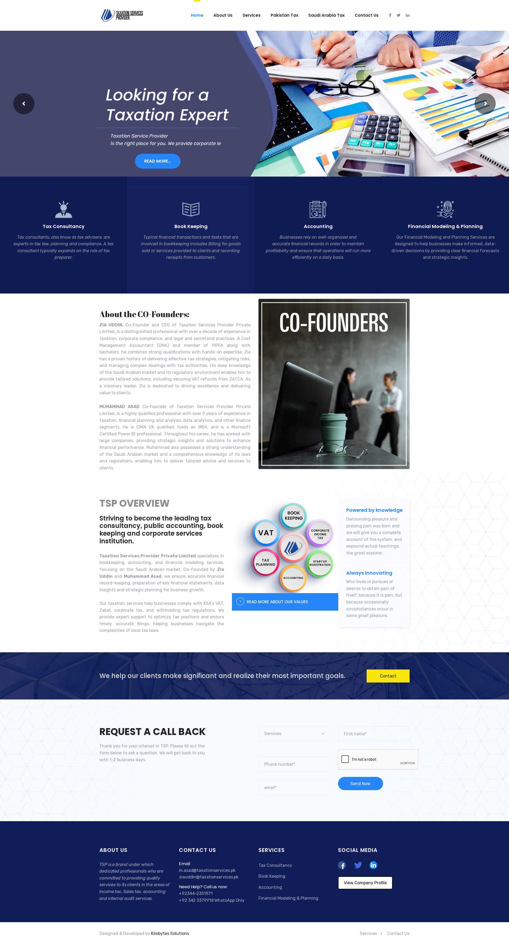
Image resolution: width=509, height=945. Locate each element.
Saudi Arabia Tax (326, 15)
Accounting (318, 226)
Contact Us (398, 933)
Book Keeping (191, 226)
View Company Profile (365, 882)
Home (197, 15)
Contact (388, 676)
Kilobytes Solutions (170, 933)
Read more (60, 274)
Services (252, 15)
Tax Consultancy (64, 226)
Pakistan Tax (284, 15)
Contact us (367, 15)
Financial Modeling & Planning (445, 226)
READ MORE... (157, 161)
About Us (222, 15)
